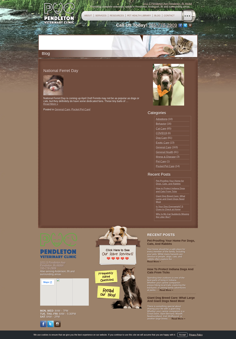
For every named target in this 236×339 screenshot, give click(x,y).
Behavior (161, 123)
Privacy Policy (196, 335)
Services (100, 15)
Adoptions (161, 119)
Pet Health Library (139, 15)
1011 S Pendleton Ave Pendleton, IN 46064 (167, 3)
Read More (50, 104)
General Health (164, 152)
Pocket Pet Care (80, 109)
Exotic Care (162, 142)
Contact (169, 15)
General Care (62, 109)
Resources (117, 15)
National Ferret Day (60, 70)
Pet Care (161, 161)
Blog (157, 15)
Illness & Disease (166, 156)
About (88, 15)
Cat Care (161, 128)
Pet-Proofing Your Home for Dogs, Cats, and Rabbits (171, 242)
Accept (182, 335)
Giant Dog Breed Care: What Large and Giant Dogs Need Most (170, 199)
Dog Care (161, 138)
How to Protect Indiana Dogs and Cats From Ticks (170, 271)
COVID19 (161, 133)
